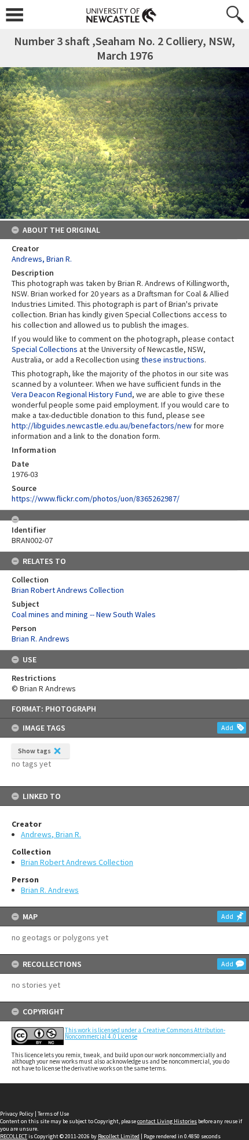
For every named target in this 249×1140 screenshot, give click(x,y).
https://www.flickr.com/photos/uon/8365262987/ (96, 498)
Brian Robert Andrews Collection (77, 862)
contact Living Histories (167, 1121)
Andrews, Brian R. (51, 834)
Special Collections (45, 349)
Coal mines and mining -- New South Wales (84, 614)
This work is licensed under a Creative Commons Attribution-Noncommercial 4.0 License (145, 1033)
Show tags (34, 750)
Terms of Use (53, 1113)
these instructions (172, 359)
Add (227, 727)
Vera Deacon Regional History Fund (72, 394)
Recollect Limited (119, 1136)
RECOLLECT (13, 1136)
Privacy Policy (17, 1113)
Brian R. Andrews (50, 890)
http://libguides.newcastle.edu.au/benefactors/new (102, 425)
